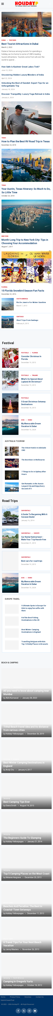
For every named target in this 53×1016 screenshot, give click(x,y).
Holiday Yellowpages (15, 734)
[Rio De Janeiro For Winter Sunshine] (7, 304)
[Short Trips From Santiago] (7, 322)
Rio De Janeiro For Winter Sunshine (31, 302)
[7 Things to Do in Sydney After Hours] (12, 475)
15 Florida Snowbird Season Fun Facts (22, 290)
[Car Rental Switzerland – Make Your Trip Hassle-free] (10, 538)
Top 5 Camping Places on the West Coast (26, 873)
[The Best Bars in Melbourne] (12, 463)
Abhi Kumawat (12, 698)
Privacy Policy (15, 997)
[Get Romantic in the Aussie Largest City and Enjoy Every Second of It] (12, 487)
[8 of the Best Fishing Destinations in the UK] (12, 621)
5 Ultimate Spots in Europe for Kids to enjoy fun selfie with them (33, 608)
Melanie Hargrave (13, 877)
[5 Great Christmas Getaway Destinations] (10, 403)
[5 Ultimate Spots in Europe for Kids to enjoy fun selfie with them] (12, 609)
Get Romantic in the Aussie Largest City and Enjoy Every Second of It (32, 486)
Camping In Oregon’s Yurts (18, 981)
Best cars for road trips (31, 561)
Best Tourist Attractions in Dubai (19, 43)
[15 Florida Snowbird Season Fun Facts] (26, 273)
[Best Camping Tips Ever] (26, 792)
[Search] (50, 4)
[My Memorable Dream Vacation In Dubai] (10, 425)
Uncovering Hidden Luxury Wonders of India (22, 75)
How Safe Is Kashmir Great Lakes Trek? (20, 67)
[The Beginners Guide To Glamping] (26, 828)
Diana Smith (11, 805)
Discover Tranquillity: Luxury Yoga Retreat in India (25, 94)
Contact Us (39, 997)
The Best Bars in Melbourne (33, 460)
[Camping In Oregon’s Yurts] (26, 972)
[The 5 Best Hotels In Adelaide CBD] (12, 451)
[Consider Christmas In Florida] (10, 358)
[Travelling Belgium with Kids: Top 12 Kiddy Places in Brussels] (12, 645)
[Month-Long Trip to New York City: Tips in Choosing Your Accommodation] (26, 224)
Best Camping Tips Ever (16, 801)
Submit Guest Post (7, 1000)
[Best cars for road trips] (10, 561)
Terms (3, 997)
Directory (28, 997)
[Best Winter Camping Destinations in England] (12, 633)
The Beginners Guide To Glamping (22, 837)
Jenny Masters (12, 949)
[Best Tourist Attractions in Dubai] (26, 36)
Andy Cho (10, 770)
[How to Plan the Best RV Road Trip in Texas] (26, 123)
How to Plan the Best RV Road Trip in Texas (25, 141)
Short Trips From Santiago (27, 320)
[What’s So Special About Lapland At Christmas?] (10, 380)
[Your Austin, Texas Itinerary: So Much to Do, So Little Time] (26, 173)
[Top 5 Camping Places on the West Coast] (26, 864)
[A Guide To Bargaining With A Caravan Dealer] (10, 516)
